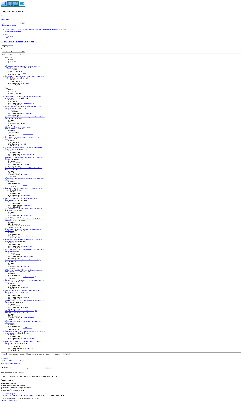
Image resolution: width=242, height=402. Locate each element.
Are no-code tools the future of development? (18, 127)
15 (8, 68)
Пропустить (5, 19)
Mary (24, 73)
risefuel (7, 180)
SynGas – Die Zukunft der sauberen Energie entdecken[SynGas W (25, 117)
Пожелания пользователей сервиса (54, 29)
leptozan (7, 302)
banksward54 (9, 108)
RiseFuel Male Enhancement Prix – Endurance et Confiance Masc (24, 178)
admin (15, 68)
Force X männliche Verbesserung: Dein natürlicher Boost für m (23, 229)
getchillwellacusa (10, 312)
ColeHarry (26, 164)
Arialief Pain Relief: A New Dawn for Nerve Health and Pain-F (24, 321)
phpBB (15, 398)
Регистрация (9, 36)
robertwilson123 (9, 98)
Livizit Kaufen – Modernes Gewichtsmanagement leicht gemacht (24, 137)
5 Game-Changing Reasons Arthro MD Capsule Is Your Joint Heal (24, 280)
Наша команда (9, 395)
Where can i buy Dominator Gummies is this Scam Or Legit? (23, 260)
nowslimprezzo (9, 241)
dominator (8, 261)
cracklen (25, 83)
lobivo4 (25, 297)
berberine (7, 159)
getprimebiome (9, 343)
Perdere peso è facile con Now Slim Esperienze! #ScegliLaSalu (23, 239)
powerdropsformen (10, 333)
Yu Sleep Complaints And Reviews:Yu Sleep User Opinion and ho (24, 249)
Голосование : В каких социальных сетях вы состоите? (22, 66)
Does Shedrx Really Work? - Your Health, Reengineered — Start (24, 188)
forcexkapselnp (9, 231)
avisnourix (8, 220)
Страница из (12, 54)
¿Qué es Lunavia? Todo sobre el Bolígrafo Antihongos (21, 198)
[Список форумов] (13, 6)
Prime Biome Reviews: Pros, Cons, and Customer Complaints (23, 341)
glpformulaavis (9, 210)
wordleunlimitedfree (29, 154)
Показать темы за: (12, 354)
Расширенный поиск (9, 25)
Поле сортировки (32, 354)
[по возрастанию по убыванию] (60, 354)
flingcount (26, 195)
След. (4, 354)
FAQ (6, 34)
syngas (7, 118)
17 (12, 68)
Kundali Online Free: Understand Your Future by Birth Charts (23, 106)
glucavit (7, 169)
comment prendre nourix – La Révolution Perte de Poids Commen (24, 219)
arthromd (7, 282)
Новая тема (4, 49)
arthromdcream (9, 149)
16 (10, 68)
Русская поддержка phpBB (9, 400)
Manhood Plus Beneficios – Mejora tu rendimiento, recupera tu (23, 270)
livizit (6, 139)
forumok (11, 46)
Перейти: (5, 368)
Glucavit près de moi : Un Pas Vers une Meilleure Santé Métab (23, 168)
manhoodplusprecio (10, 272)
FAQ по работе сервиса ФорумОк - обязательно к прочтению (24, 76)
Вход (6, 37)
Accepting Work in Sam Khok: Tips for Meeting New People (23, 96)
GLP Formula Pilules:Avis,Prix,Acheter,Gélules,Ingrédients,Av (23, 209)
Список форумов (10, 29)
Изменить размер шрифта (13, 31)
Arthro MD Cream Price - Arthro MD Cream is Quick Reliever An (24, 147)
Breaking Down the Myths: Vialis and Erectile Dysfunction (22, 290)
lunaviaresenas (9, 200)
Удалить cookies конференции (24, 395)
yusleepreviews (9, 251)
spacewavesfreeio (10, 128)
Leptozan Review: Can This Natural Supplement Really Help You (24, 300)
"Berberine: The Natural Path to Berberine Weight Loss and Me (24, 157)
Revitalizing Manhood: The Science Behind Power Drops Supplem (25, 331)
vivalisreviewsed (9, 292)
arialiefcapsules (9, 323)
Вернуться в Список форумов (10, 363)
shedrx (7, 190)
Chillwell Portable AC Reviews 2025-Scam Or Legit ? (21, 311)
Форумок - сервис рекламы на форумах (29, 29)
